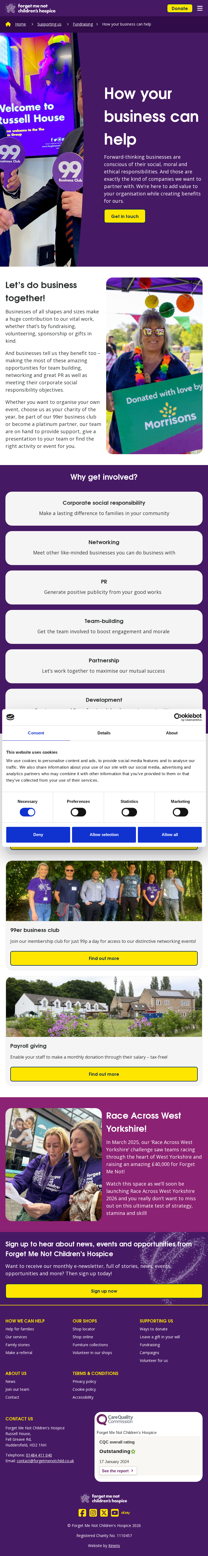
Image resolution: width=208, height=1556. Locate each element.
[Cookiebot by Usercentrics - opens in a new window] (178, 717)
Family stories (17, 1344)
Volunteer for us (154, 1360)
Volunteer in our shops (92, 1352)
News (10, 1381)
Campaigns (149, 1352)
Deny (38, 834)
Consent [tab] (36, 733)
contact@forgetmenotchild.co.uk (45, 1460)
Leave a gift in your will (160, 1336)
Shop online (83, 1336)
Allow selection (104, 834)
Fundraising (83, 24)
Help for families (19, 1329)
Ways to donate (154, 1329)
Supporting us (49, 24)
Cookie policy (84, 1389)
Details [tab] (104, 733)
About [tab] (172, 733)
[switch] (78, 812)
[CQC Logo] (115, 1424)
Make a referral (18, 1352)
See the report (115, 1470)
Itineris (114, 1545)
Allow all (170, 834)
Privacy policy (84, 1381)
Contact (12, 1397)
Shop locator (84, 1329)
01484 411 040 (39, 1455)
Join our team (17, 1389)
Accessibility (83, 1397)
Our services (16, 1336)
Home (20, 24)
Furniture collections (90, 1344)
